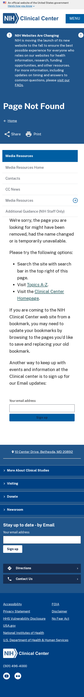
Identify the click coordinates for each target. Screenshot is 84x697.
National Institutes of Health (23, 633)
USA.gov (9, 626)
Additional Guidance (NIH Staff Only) (35, 211)
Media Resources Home (24, 167)
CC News (12, 189)
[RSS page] (17, 676)
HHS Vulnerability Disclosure (24, 619)
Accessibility (12, 604)
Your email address (22, 401)
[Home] (29, 23)
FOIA (55, 604)
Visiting (12, 483)
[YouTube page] (6, 676)
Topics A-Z (37, 284)
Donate (12, 496)
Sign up (42, 417)
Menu (75, 18)
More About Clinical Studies (28, 470)
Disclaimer (59, 611)
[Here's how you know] (42, 4)
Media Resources (19, 200)
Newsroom (15, 509)
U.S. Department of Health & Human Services (35, 640)
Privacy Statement (16, 611)
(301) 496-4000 (15, 666)
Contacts (12, 178)
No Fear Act (60, 619)
